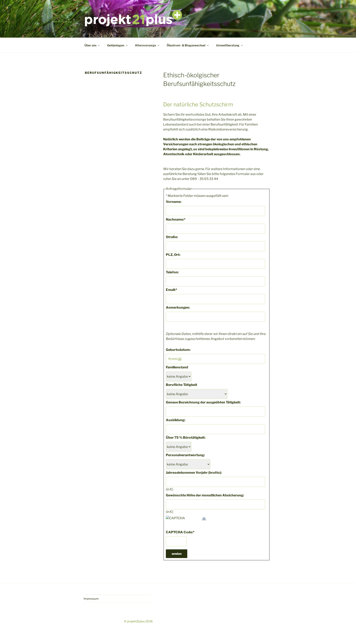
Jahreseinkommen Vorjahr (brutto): (194, 473)
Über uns (90, 45)
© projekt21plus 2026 (138, 621)
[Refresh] (204, 518)
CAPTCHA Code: (180, 532)
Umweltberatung (227, 45)
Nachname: (175, 219)
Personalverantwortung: (185, 455)
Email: (171, 290)
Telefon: (172, 272)
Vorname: (173, 202)
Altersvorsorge (145, 45)
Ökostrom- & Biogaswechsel (186, 45)
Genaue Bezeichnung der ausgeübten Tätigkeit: (203, 402)
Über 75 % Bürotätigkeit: (185, 437)
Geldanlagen (115, 45)
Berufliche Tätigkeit (181, 385)
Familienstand (177, 367)
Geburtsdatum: (178, 350)
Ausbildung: (175, 420)
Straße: (172, 237)
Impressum (91, 598)
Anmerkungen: (178, 307)
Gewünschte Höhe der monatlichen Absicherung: (205, 495)
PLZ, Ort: (173, 255)
